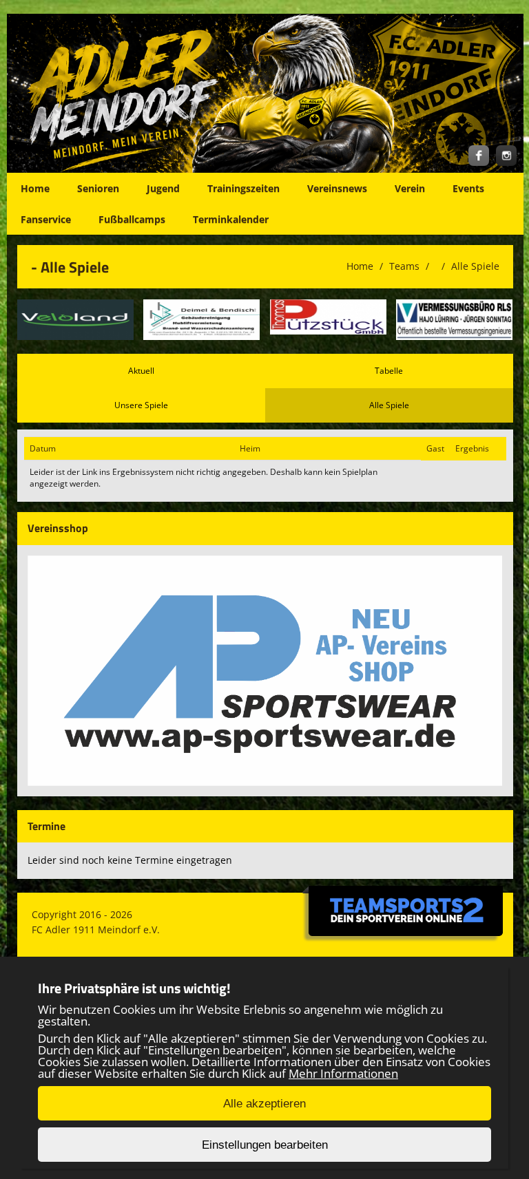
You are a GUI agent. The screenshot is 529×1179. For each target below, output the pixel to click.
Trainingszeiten (243, 188)
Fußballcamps (131, 219)
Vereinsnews (337, 188)
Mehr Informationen (343, 1073)
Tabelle (389, 370)
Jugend (163, 188)
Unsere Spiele (141, 405)
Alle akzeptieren (264, 1103)
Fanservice (46, 219)
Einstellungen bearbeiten (265, 1144)
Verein (410, 188)
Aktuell (141, 370)
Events (468, 188)
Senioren (98, 188)
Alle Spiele (475, 266)
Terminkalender (231, 219)
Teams (404, 266)
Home (35, 188)
